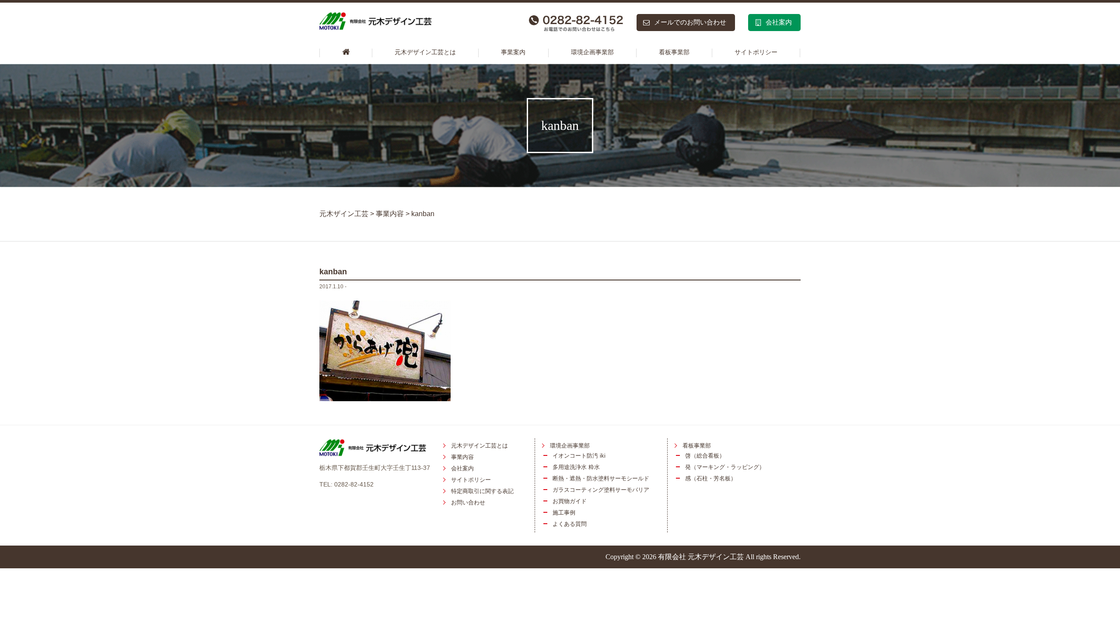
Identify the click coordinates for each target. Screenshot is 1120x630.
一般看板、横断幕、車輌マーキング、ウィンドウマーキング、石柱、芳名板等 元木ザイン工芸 (401, 23)
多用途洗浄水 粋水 (576, 467)
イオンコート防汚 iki (579, 455)
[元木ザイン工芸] (345, 53)
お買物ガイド (570, 501)
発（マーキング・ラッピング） (725, 467)
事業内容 (462, 457)
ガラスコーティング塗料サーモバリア (601, 489)
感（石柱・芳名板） (710, 478)
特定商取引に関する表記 (482, 491)
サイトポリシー (756, 52)
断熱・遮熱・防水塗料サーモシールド (601, 478)
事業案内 (513, 52)
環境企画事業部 (592, 52)
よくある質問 (570, 524)
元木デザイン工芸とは (425, 52)
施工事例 (564, 512)
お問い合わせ (468, 502)
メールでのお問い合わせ (690, 22)
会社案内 (779, 22)
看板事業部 (674, 52)
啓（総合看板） (705, 455)
